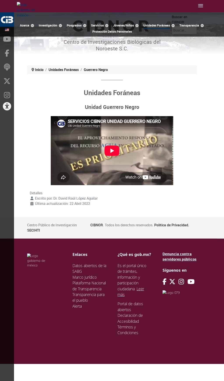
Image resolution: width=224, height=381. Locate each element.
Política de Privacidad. (171, 225)
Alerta (77, 306)
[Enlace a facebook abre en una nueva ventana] (164, 281)
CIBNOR (96, 225)
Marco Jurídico (84, 277)
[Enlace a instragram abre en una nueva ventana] (181, 281)
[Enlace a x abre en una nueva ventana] (173, 281)
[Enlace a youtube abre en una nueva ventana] (190, 281)
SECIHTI (33, 230)
